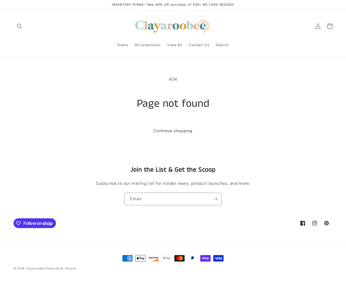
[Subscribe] (215, 199)
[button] (19, 26)
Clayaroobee (36, 268)
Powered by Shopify (61, 268)
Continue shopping (173, 130)
